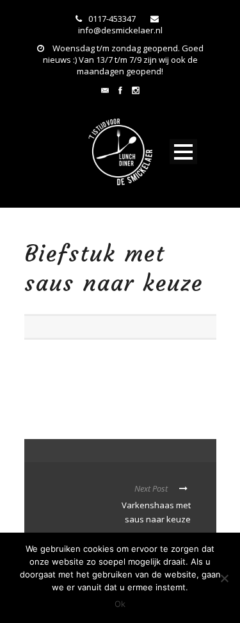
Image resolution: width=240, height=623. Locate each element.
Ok (120, 604)
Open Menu (183, 151)
